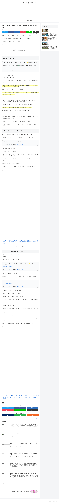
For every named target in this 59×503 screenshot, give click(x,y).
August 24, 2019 (20, 269)
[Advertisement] (29, 12)
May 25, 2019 (19, 70)
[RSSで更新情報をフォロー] (33, 415)
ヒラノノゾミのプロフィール (19, 49)
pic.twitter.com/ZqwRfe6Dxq (8, 266)
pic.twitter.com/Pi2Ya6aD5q (10, 283)
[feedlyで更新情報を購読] (20, 415)
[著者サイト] (8, 415)
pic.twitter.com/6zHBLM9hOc (13, 67)
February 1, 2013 (20, 144)
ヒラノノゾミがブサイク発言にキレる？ (20, 50)
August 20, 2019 (20, 286)
